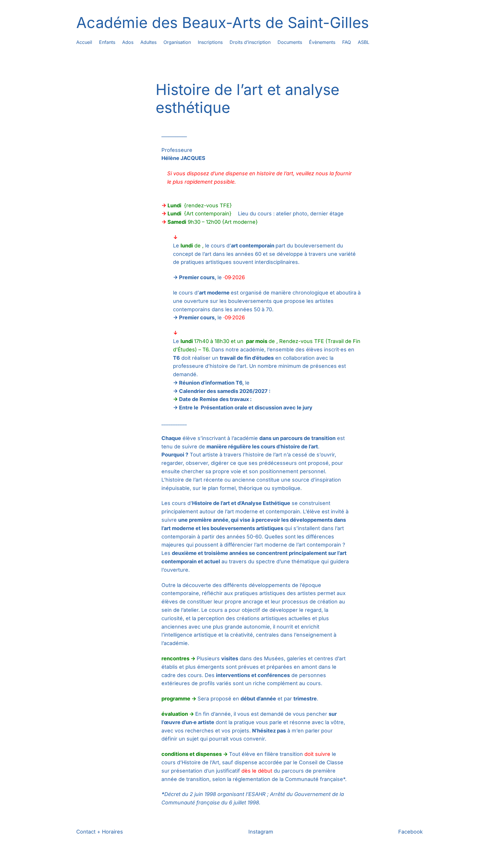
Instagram (260, 832)
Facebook (410, 832)
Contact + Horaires (99, 832)
